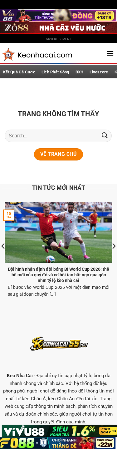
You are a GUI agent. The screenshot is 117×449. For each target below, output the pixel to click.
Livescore (99, 72)
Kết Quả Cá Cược (19, 72)
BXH (80, 72)
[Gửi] (105, 136)
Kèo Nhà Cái (20, 375)
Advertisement (58, 39)
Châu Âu (66, 399)
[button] (110, 53)
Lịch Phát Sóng (55, 72)
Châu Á (38, 399)
